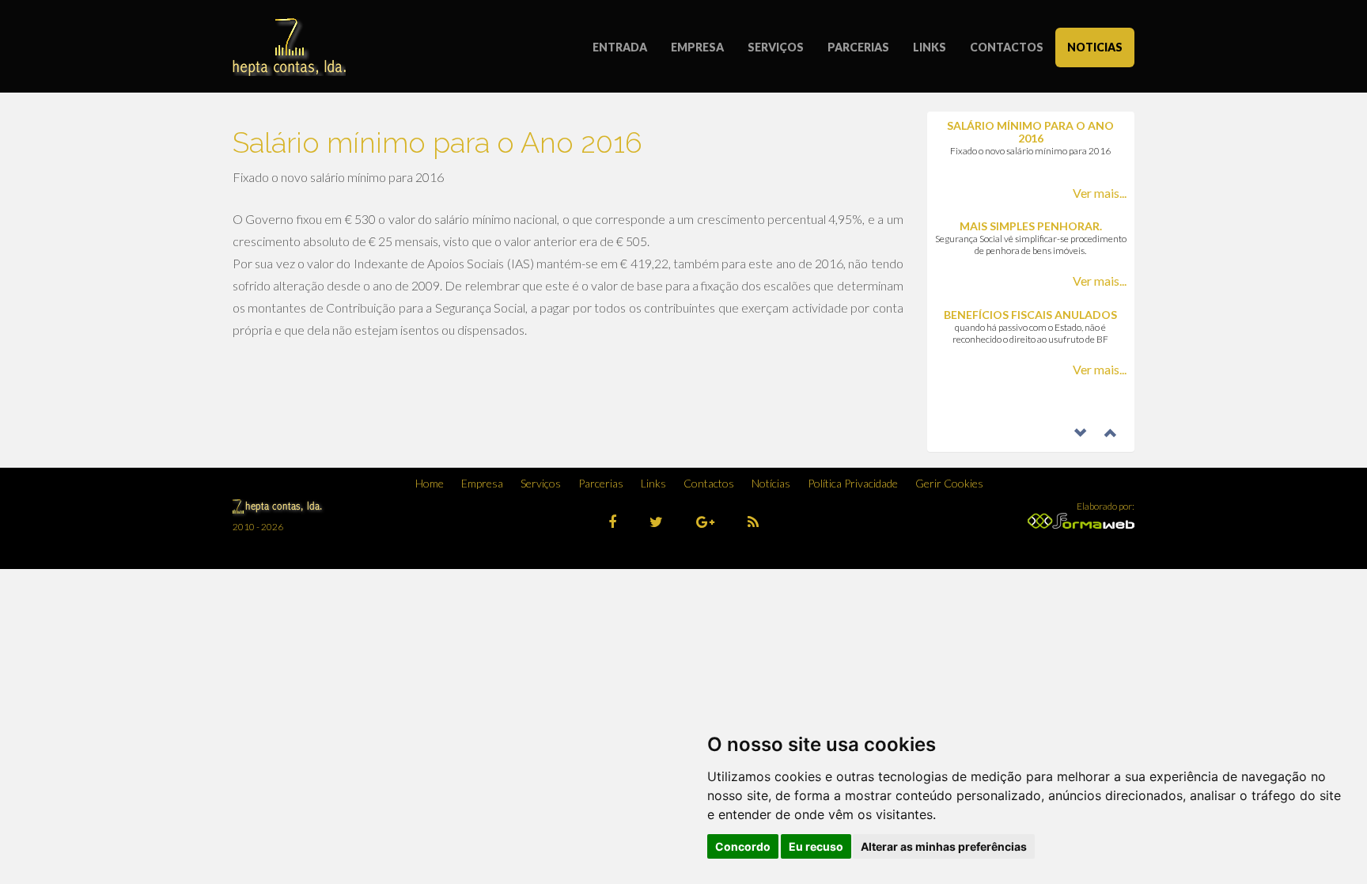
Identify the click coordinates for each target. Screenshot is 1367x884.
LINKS (929, 47)
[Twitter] (656, 522)
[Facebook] (612, 522)
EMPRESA (697, 47)
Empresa (482, 483)
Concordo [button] (743, 846)
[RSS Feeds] (753, 522)
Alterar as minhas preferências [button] (944, 846)
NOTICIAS (1095, 47)
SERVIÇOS (776, 47)
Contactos (709, 483)
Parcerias (600, 483)
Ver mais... (1100, 192)
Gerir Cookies (949, 483)
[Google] (705, 522)
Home (429, 483)
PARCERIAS (858, 47)
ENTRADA (620, 47)
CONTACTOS (1006, 47)
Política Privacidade (853, 483)
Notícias (771, 483)
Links (653, 483)
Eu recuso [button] (816, 846)
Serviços (541, 483)
